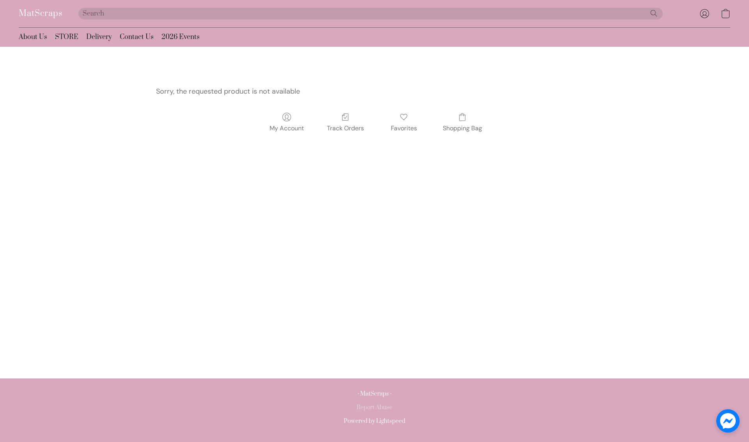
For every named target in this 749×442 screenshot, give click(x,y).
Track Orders (345, 128)
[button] (41, 13)
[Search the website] (654, 13)
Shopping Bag (462, 128)
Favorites (404, 128)
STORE (66, 37)
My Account (287, 128)
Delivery (99, 37)
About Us (33, 37)
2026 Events (181, 37)
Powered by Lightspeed (374, 421)
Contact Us (137, 37)
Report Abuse (374, 407)
